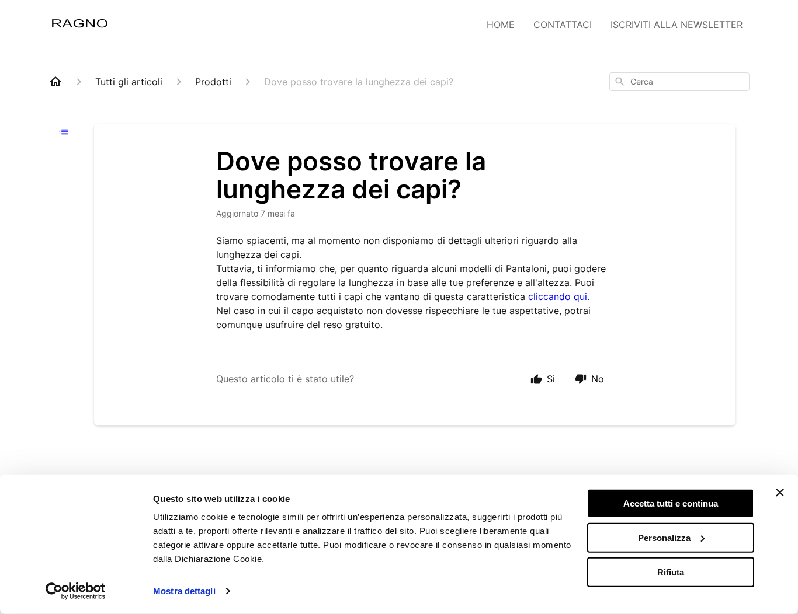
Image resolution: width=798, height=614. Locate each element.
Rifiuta (670, 572)
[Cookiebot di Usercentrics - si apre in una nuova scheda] (76, 591)
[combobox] (679, 81)
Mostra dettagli (184, 591)
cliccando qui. (558, 296)
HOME (501, 24)
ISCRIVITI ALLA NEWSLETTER (676, 24)
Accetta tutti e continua (670, 503)
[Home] (55, 82)
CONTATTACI (562, 24)
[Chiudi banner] (780, 493)
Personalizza (664, 538)
